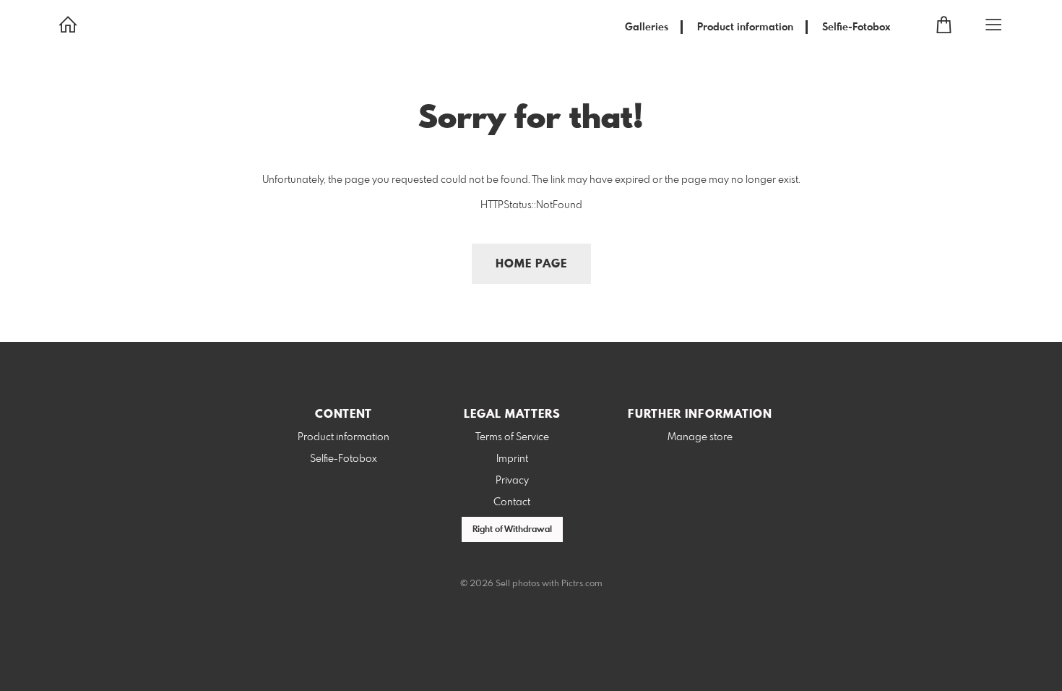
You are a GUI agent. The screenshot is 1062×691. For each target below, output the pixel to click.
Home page (531, 264)
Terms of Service (512, 437)
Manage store (700, 437)
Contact (511, 502)
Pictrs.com (582, 584)
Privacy (512, 481)
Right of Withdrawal (512, 529)
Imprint (512, 459)
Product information (745, 27)
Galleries (646, 27)
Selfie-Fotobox (856, 27)
